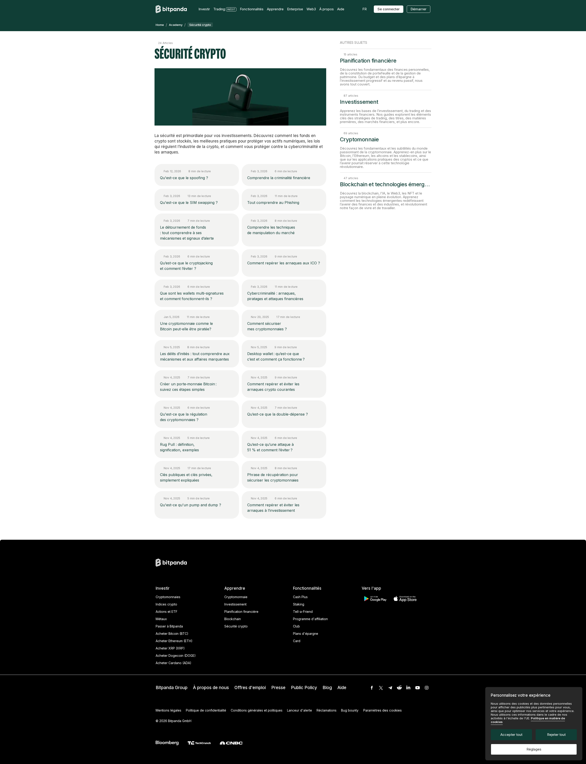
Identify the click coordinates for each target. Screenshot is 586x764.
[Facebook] (371, 687)
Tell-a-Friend (303, 611)
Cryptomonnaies (168, 597)
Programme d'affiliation (310, 619)
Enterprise (295, 9)
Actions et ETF (166, 611)
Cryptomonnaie (235, 597)
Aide (341, 687)
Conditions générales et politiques (256, 710)
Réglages (533, 749)
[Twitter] (381, 687)
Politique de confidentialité (206, 710)
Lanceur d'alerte (299, 710)
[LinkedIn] (408, 687)
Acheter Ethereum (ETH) (174, 641)
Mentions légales (168, 710)
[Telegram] (390, 687)
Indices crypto (166, 604)
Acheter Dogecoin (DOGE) (176, 655)
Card (296, 641)
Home (160, 25)
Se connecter (388, 9)
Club (296, 626)
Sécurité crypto (236, 626)
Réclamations (326, 710)
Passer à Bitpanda (169, 626)
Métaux (161, 619)
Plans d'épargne (305, 633)
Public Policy (304, 687)
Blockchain (232, 619)
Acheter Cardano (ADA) (173, 663)
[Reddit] (399, 687)
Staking (298, 604)
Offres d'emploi (250, 687)
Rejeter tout (556, 734)
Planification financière (241, 611)
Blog (327, 687)
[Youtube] (417, 687)
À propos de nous (211, 687)
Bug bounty (349, 710)
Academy (175, 25)
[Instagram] (426, 687)
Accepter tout (511, 734)
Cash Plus (300, 597)
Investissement (235, 604)
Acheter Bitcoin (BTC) (172, 633)
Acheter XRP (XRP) (170, 648)
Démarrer (418, 9)
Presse (278, 687)
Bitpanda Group (171, 687)
